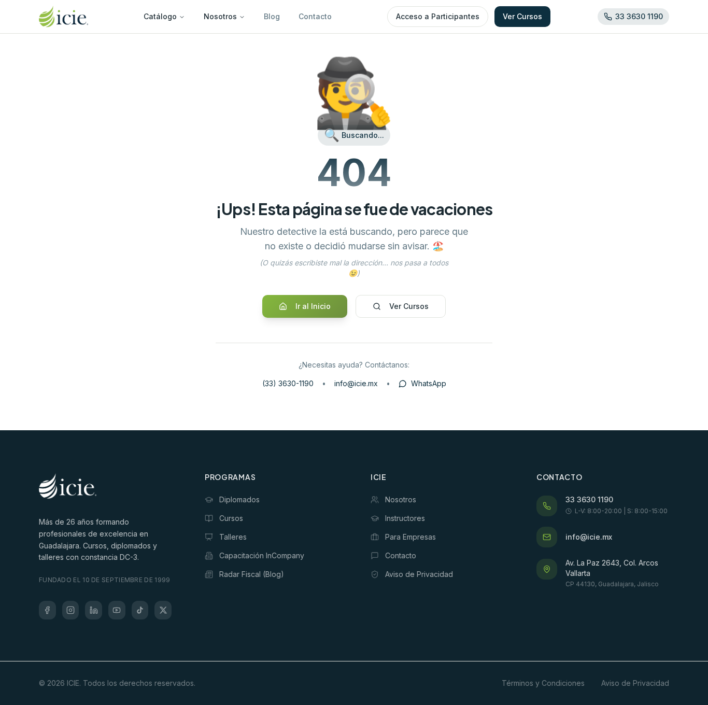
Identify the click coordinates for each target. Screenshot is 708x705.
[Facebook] (47, 610)
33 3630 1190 (589, 499)
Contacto (315, 16)
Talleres (233, 536)
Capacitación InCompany (261, 555)
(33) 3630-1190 (288, 383)
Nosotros (220, 16)
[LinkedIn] (93, 610)
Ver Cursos (522, 16)
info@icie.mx (356, 383)
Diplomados (239, 499)
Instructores (405, 518)
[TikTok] (140, 610)
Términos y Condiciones (543, 683)
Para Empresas (410, 536)
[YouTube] (116, 610)
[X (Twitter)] (163, 610)
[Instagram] (70, 610)
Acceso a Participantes (437, 16)
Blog (272, 16)
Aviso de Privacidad (419, 574)
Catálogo (160, 16)
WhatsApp (428, 383)
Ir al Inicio (313, 306)
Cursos (231, 518)
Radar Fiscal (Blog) (251, 574)
